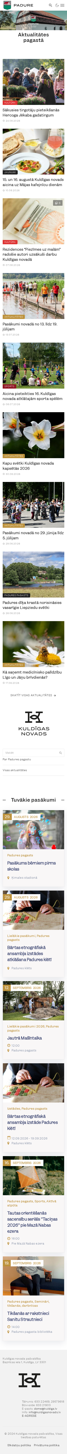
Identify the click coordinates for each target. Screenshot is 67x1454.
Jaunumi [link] (10, 172)
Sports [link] (9, 386)
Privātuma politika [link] (46, 1445)
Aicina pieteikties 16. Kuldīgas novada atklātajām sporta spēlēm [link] (33, 396)
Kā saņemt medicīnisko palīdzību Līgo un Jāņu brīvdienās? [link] (32, 675)
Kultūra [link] (10, 102)
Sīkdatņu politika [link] (19, 1445)
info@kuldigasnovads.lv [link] (45, 1412)
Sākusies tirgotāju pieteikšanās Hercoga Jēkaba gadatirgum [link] (31, 113)
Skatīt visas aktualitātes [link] (31, 695)
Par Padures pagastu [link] (17, 759)
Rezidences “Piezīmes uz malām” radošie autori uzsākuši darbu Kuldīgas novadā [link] (32, 254)
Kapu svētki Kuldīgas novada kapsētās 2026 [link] (28, 466)
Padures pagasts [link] (16, 595)
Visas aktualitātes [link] (15, 770)
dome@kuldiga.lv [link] (46, 1409)
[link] (23, 5)
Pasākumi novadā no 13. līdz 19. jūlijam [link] (30, 327)
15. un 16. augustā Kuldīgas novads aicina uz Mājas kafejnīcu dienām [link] (33, 182)
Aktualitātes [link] (13, 316)
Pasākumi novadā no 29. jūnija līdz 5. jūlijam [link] (33, 535)
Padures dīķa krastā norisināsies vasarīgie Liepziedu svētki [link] (32, 605)
